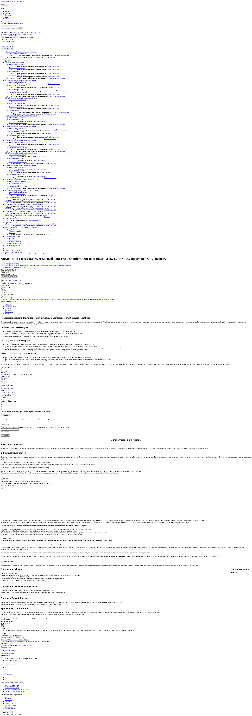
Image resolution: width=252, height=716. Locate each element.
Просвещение (5, 378)
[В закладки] (6, 636)
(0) (8, 273)
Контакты (8, 15)
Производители (10, 708)
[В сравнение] (16, 636)
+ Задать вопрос (7, 415)
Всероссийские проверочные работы (17, 689)
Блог (6, 17)
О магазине (8, 700)
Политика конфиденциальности (22, 641)
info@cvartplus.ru (6, 674)
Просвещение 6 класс (19, 267)
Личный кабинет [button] (6, 22)
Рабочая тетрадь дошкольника (15, 691)
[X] (8, 301)
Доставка (8, 11)
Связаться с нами (10, 705)
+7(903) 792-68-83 (14, 36)
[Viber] (10, 301)
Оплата (7, 13)
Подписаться (24, 639)
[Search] (21, 28)
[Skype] (15, 301)
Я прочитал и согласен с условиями (26, 641)
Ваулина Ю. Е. (6, 374)
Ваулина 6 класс (10, 367)
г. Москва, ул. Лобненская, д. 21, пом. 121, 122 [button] (24, 32)
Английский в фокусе (8, 392)
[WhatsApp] (12, 301)
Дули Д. (14, 374)
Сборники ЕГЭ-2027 (12, 688)
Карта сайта (9, 707)
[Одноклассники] (4, 301)
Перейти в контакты (7, 654)
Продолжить (5, 435)
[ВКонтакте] (2, 301)
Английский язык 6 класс (13, 252)
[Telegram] (6, 301)
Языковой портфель (7, 388)
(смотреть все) (17, 280)
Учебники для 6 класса (12, 250)
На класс (47, 217)
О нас (7, 18)
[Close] (1, 426)
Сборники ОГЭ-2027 (12, 686)
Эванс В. (31, 374)
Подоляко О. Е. (22, 374)
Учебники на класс (62, 55)
